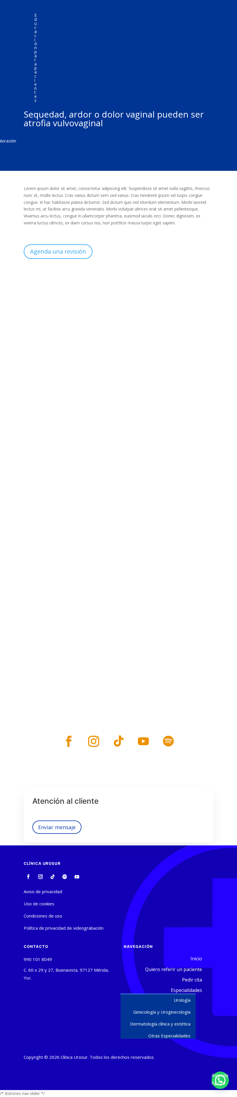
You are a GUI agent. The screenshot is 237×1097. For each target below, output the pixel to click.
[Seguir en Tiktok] (118, 741)
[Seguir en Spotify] (168, 741)
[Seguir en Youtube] (143, 741)
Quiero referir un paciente (173, 969)
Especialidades (186, 990)
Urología (182, 1000)
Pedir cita (60, 471)
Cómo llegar (118, 447)
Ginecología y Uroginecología (161, 1012)
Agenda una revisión (58, 251)
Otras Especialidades (169, 1036)
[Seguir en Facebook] (69, 741)
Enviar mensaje (57, 827)
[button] (220, 1080)
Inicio (196, 958)
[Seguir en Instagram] (94, 741)
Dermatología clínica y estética (160, 1024)
